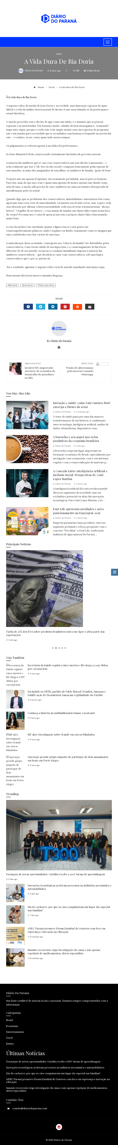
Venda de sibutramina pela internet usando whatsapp (79, 369)
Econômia (12, 1026)
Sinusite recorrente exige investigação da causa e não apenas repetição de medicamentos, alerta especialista (64, 951)
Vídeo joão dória (46, 285)
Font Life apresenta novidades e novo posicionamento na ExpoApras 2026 (78, 511)
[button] (53, 648)
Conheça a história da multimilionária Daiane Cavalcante (61, 713)
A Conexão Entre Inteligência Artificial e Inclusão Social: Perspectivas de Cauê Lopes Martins (80, 475)
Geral (59, 54)
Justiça (10, 1043)
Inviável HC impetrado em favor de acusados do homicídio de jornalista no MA (40, 371)
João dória (28, 285)
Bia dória (13, 285)
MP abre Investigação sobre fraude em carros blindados (61, 734)
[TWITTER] (40, 307)
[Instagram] (59, 1127)
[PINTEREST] (65, 307)
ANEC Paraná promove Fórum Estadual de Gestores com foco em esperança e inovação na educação (66, 930)
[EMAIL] (89, 307)
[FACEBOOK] (28, 307)
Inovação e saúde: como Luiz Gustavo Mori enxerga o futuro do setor (81, 405)
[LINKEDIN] (52, 307)
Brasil (9, 1020)
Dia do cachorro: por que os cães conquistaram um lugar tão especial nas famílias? (53, 1073)
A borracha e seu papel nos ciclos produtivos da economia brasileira (76, 439)
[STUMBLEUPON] (77, 307)
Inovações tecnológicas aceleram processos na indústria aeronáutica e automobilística (55, 1067)
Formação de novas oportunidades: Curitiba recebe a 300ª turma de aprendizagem (55, 874)
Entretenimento (15, 1032)
